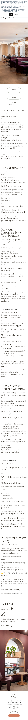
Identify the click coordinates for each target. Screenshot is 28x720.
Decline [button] (16, 14)
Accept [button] (11, 14)
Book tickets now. (17, 593)
